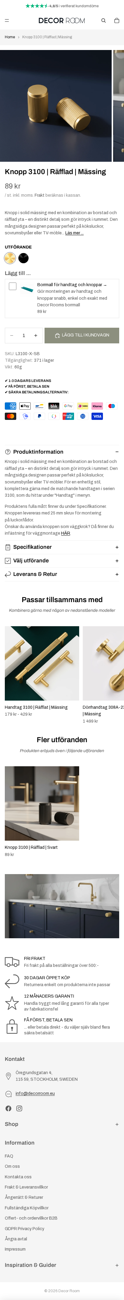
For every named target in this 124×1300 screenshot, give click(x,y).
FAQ (9, 1156)
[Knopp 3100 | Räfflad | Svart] (23, 258)
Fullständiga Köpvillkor (26, 1208)
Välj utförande (31, 561)
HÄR (65, 533)
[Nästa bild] (112, 675)
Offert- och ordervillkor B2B (31, 1218)
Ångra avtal (16, 1239)
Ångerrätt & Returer (24, 1197)
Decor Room (69, 1291)
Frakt (40, 195)
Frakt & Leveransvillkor (26, 1187)
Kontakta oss (18, 1177)
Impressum (15, 1249)
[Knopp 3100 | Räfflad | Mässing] (10, 258)
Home (10, 37)
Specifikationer (32, 547)
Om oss (12, 1166)
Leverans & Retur (35, 574)
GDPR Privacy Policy (24, 1228)
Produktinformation (38, 452)
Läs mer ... (74, 233)
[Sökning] (103, 20)
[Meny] (7, 20)
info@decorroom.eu (35, 1093)
